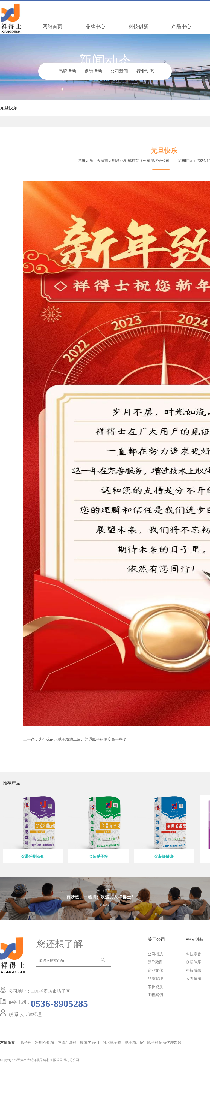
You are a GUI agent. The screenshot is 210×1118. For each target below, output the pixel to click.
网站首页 (52, 26)
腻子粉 (26, 1042)
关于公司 (156, 939)
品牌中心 (95, 26)
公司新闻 (119, 71)
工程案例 (155, 995)
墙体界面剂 (89, 1042)
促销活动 (93, 71)
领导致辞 (155, 962)
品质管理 (155, 979)
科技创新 (138, 26)
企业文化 (155, 970)
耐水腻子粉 (111, 1042)
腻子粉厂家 (134, 1042)
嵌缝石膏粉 (67, 1042)
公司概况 (155, 954)
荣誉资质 (155, 987)
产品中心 (181, 26)
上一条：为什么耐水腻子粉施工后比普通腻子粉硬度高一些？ (75, 739)
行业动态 (145, 71)
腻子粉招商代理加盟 (164, 1042)
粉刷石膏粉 (44, 1042)
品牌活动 (67, 71)
